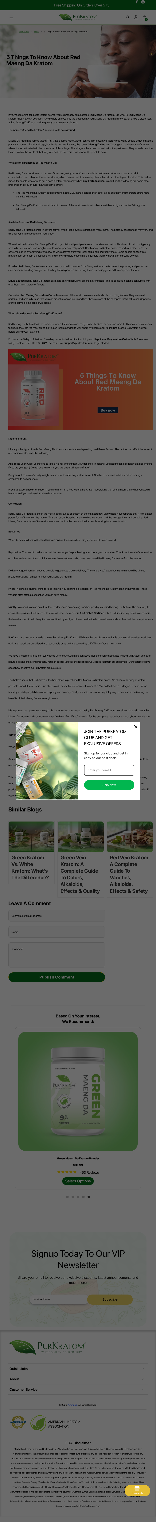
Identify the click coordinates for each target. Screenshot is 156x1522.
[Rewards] (137, 1490)
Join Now (109, 785)
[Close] (135, 726)
